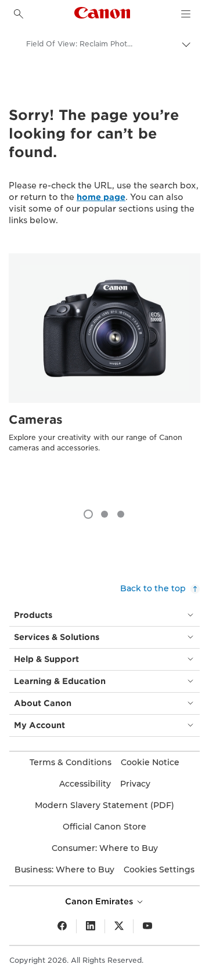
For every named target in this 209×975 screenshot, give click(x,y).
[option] (104, 375)
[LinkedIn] (90, 926)
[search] (18, 14)
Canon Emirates (100, 901)
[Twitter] (119, 926)
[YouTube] (147, 926)
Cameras (36, 420)
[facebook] (62, 926)
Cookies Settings (159, 869)
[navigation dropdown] (185, 14)
